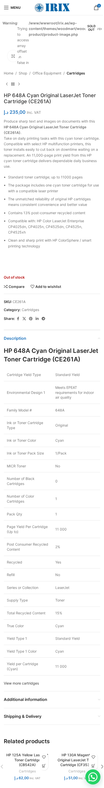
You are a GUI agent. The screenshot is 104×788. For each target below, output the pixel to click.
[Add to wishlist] (43, 757)
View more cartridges (21, 683)
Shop (23, 73)
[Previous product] (7, 84)
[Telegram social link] (43, 318)
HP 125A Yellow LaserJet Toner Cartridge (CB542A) (27, 760)
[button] (92, 776)
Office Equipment (47, 73)
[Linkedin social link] (37, 318)
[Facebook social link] (18, 318)
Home (8, 73)
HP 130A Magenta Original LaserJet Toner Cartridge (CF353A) (77, 760)
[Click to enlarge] (13, 56)
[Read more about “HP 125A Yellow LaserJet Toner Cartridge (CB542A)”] (43, 766)
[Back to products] (13, 84)
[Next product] (19, 84)
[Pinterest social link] (31, 318)
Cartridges (76, 73)
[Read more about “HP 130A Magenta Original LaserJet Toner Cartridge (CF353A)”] (93, 766)
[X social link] (24, 318)
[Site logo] (52, 7)
